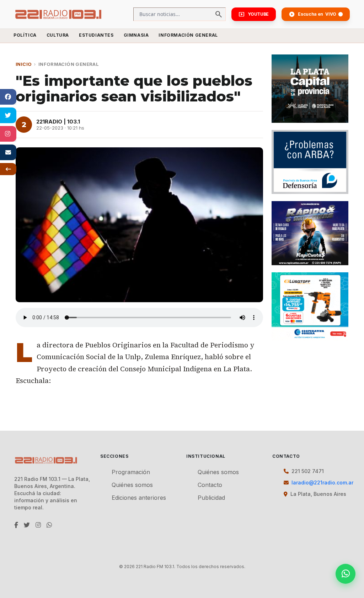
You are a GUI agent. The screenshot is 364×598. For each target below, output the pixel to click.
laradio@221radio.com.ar (322, 482)
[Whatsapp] (345, 574)
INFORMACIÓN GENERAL (188, 35)
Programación (131, 472)
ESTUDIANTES (96, 35)
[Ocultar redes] (8, 169)
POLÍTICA (25, 35)
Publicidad (211, 497)
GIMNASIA (136, 35)
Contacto (210, 484)
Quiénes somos (132, 484)
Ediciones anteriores (139, 497)
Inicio (24, 64)
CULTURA (58, 35)
